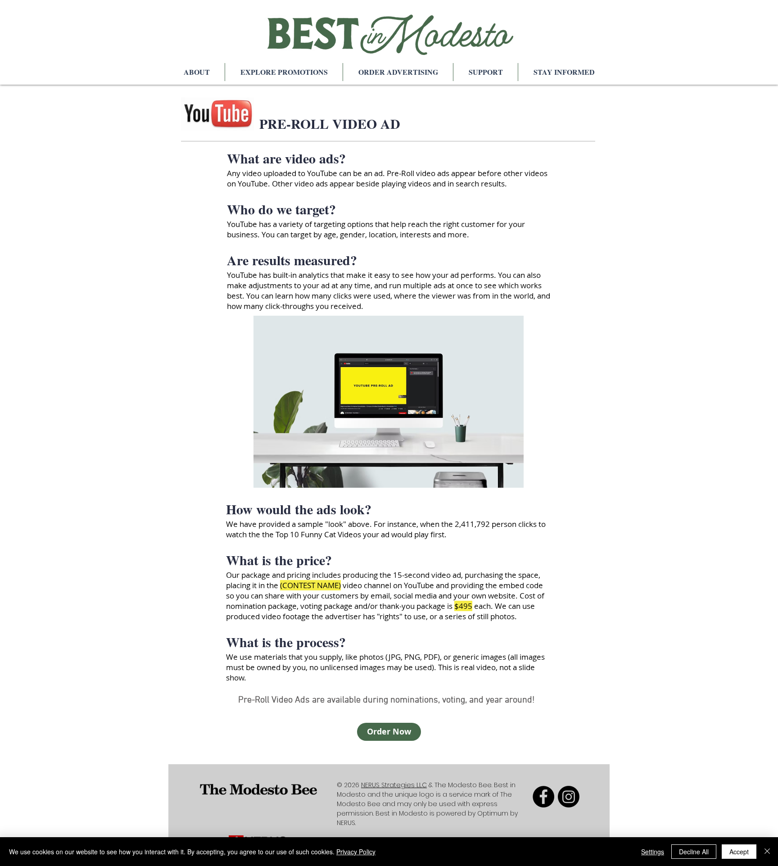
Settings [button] (652, 851)
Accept (739, 851)
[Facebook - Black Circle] (543, 796)
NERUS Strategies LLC (394, 784)
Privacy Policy (355, 851)
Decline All (694, 851)
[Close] (767, 851)
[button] (196, 72)
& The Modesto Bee (459, 784)
